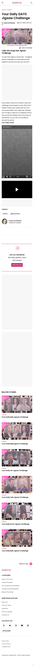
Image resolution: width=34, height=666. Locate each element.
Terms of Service (6, 644)
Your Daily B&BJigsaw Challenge (15, 444)
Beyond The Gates (8, 592)
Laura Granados (9, 23)
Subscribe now (17, 265)
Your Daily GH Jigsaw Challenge (15, 470)
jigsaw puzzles (15, 214)
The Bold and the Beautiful (10, 589)
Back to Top (23, 564)
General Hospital (7, 582)
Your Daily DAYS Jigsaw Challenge (15, 524)
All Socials (6, 631)
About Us (5, 602)
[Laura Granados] (5, 221)
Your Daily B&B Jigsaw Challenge (15, 417)
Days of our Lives (7, 579)
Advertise (5, 608)
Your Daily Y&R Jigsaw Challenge (15, 497)
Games (5, 214)
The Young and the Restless (10, 586)
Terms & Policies (7, 612)
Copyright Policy (6, 646)
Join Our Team (6, 605)
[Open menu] (2, 3)
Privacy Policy (5, 641)
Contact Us (5, 615)
